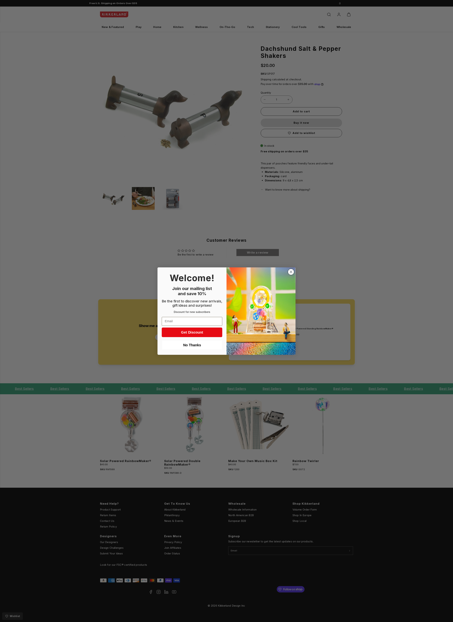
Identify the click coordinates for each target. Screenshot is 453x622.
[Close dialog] (291, 272)
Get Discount (192, 332)
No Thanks (192, 345)
